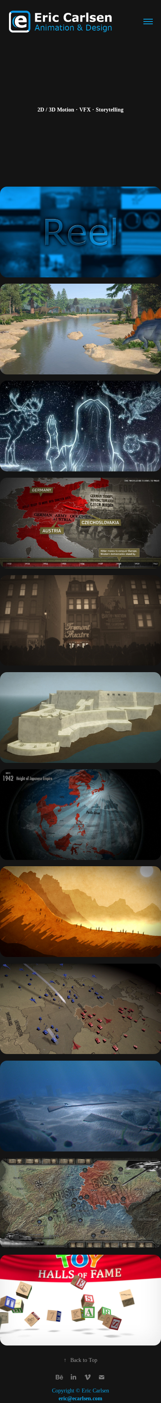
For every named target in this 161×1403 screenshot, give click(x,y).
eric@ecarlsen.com (80, 1398)
